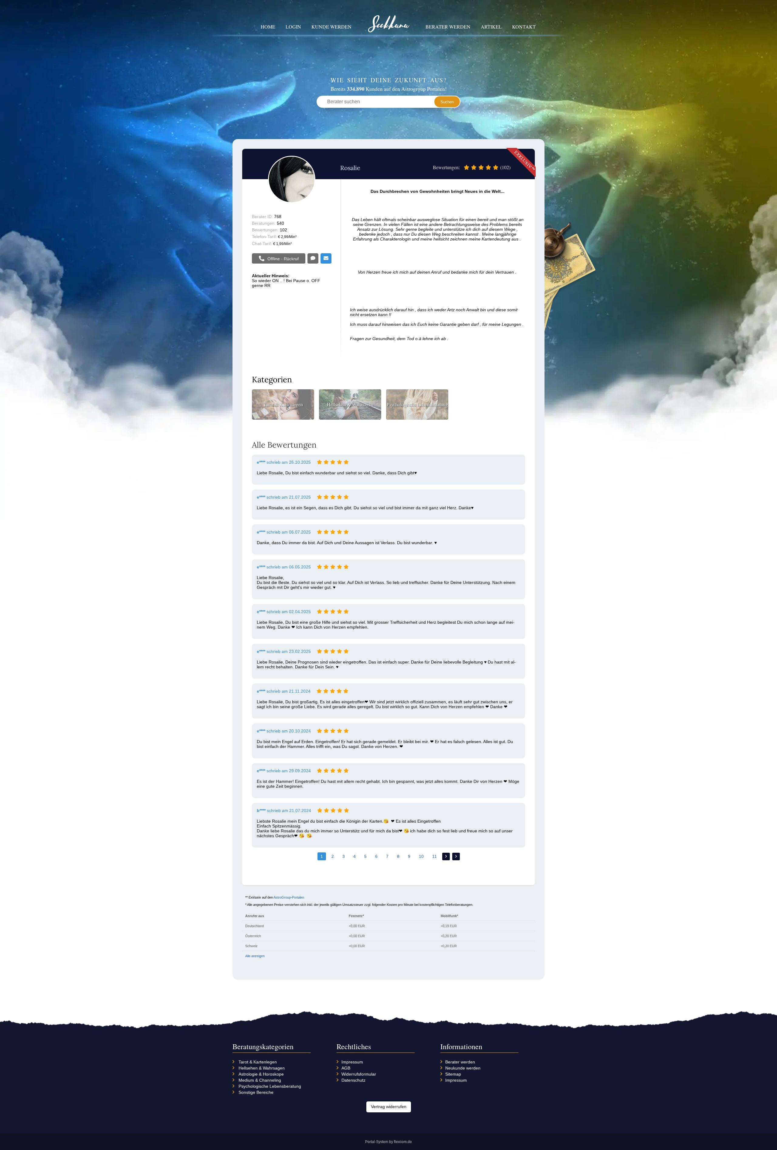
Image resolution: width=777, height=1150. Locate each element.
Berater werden (448, 26)
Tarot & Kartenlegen (258, 1062)
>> (456, 856)
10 (421, 856)
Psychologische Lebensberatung (270, 1086)
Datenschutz (353, 1080)
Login (293, 26)
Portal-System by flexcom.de (388, 1142)
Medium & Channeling (260, 1080)
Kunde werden (331, 26)
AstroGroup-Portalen (288, 897)
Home (268, 26)
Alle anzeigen (255, 956)
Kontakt (524, 26)
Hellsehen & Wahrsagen (262, 1068)
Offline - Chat (312, 258)
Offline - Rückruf (283, 258)
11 (434, 856)
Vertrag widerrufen (388, 1106)
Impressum (352, 1062)
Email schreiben (326, 258)
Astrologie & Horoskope (261, 1074)
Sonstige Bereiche (256, 1092)
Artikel (491, 26)
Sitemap (453, 1074)
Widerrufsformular (358, 1074)
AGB (345, 1068)
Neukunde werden (462, 1068)
